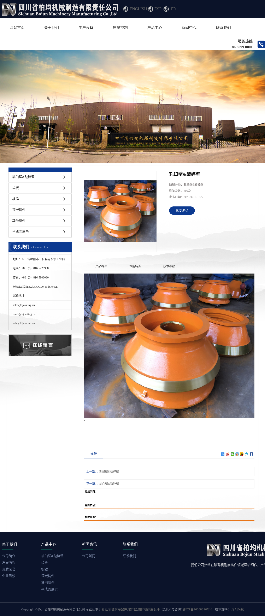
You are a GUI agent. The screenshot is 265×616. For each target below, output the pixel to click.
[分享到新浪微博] (227, 454)
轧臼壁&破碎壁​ (109, 471)
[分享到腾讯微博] (246, 454)
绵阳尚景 (237, 609)
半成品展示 (20, 232)
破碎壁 (132, 609)
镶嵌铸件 (18, 210)
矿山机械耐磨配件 (114, 609)
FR (173, 8)
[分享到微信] (232, 454)
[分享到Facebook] (251, 454)
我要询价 (182, 210)
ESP (157, 8)
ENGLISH (138, 8)
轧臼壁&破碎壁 (23, 177)
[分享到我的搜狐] (242, 454)
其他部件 (18, 221)
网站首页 (17, 28)
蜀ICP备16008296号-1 (198, 609)
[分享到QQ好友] (237, 454)
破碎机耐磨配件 (149, 609)
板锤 (15, 199)
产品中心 (154, 28)
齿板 (15, 188)
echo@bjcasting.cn (24, 323)
